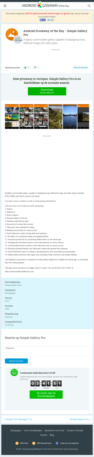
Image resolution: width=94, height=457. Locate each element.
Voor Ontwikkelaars (33, 430)
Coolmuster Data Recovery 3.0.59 (37, 372)
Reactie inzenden (81, 67)
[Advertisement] (57, 57)
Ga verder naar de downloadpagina (46, 394)
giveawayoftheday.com (34, 449)
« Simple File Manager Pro (18, 419)
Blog (52, 435)
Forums (43, 435)
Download (47, 91)
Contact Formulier (75, 430)
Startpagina (15, 430)
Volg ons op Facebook (69, 443)
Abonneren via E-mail (54, 430)
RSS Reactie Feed (44, 443)
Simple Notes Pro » (80, 419)
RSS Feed (24, 443)
